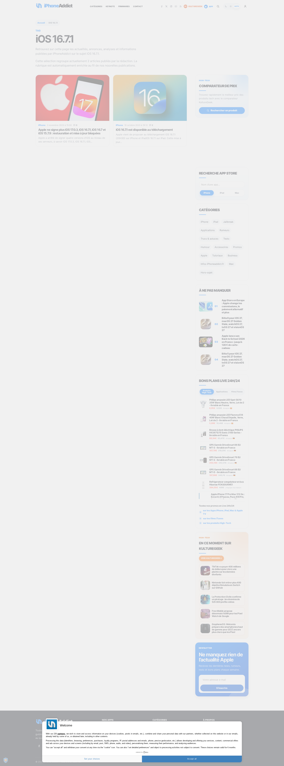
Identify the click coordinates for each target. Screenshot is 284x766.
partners (61, 734)
